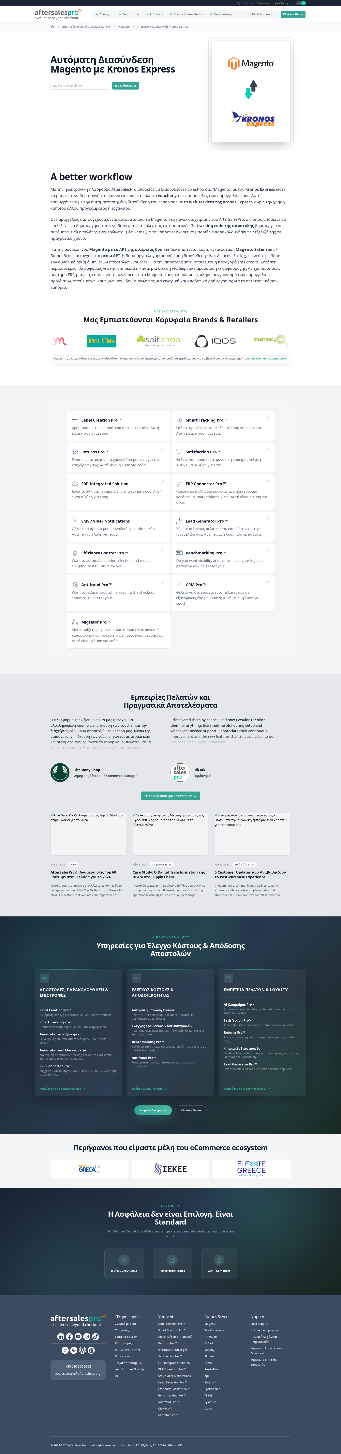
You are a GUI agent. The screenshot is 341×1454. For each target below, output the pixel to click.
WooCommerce (214, 1330)
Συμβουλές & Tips (162, 864)
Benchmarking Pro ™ (206, 553)
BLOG (119, 1376)
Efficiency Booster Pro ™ (104, 553)
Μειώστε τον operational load (60, 1089)
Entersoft (210, 1382)
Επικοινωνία (263, 3)
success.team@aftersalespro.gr (78, 1373)
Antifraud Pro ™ (96, 584)
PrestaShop (211, 1369)
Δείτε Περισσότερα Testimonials (170, 796)
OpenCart (210, 1337)
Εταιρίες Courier (126, 1337)
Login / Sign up (281, 3)
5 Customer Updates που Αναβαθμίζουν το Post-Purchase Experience (250, 874)
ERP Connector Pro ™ (206, 483)
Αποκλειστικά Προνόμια (131, 1369)
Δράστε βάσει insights (147, 1089)
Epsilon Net (212, 1389)
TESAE (208, 1395)
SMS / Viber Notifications (105, 521)
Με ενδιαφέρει (125, 85)
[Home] (52, 27)
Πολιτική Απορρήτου (264, 1330)
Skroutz (209, 1356)
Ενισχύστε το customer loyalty (245, 1089)
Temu (208, 1363)
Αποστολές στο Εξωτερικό (175, 1337)
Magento (210, 1324)
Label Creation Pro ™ (101, 420)
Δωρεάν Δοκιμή (151, 1110)
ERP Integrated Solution (104, 483)
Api (206, 1376)
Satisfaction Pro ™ (203, 452)
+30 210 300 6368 (78, 1366)
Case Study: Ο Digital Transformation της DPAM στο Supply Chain (169, 874)
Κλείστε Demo (293, 14)
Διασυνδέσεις (223, 14)
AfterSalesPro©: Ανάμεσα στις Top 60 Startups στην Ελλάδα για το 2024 (83, 874)
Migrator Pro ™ (96, 622)
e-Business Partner (127, 1350)
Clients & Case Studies (188, 14)
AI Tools (155, 14)
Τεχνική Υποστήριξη (128, 1363)
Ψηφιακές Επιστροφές (172, 1350)
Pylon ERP (210, 1402)
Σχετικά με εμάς (245, 3)
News (74, 864)
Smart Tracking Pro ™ (206, 420)
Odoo (208, 1408)
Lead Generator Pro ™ (207, 521)
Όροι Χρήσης (259, 1324)
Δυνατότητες (131, 14)
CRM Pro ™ (196, 584)
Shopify (209, 1350)
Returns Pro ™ (95, 452)
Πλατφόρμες (123, 1343)
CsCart (208, 1343)
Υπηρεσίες (122, 1330)
